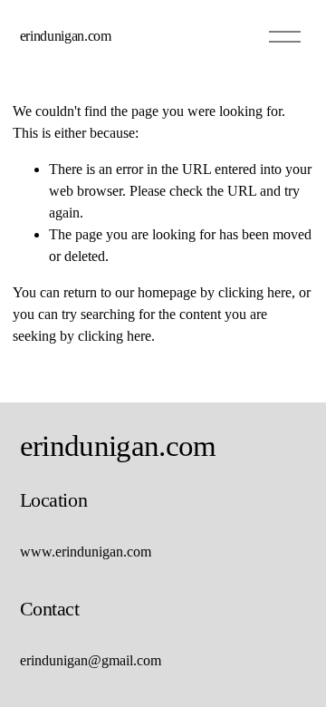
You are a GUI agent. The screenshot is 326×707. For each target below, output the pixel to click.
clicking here (255, 292)
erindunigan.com (65, 36)
